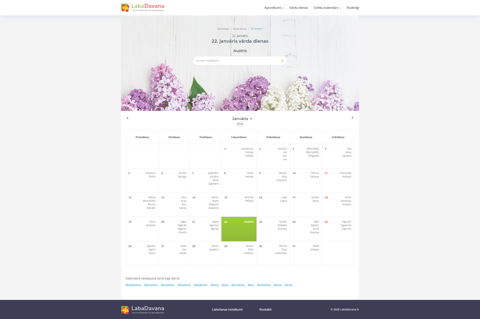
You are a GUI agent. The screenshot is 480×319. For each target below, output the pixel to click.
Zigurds (346, 228)
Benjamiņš (184, 284)
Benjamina (151, 284)
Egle (316, 221)
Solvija (249, 152)
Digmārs (213, 173)
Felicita (249, 197)
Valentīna (281, 253)
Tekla (316, 246)
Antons (347, 204)
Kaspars (282, 180)
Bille (251, 249)
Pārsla (283, 246)
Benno (215, 284)
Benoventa (238, 284)
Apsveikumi (273, 8)
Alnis (152, 221)
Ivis (285, 155)
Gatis (250, 173)
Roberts (214, 204)
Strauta (282, 228)
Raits (215, 201)
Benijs (288, 284)
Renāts (151, 208)
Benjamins (167, 284)
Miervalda (313, 148)
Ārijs (184, 201)
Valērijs (249, 253)
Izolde (183, 253)
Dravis (315, 197)
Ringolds (313, 155)
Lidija (283, 201)
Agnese (214, 225)
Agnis (152, 249)
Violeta (315, 249)
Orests (182, 232)
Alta (284, 176)
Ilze (184, 249)
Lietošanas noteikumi (227, 309)
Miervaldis (312, 152)
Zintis (152, 176)
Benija (278, 284)
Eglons (315, 225)
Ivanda (249, 176)
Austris (240, 50)
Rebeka (282, 225)
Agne (215, 221)
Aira (184, 197)
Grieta (283, 221)
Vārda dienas (299, 8)
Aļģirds (182, 225)
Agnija (215, 228)
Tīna (284, 249)
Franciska (345, 173)
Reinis (152, 204)
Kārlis (215, 246)
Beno (225, 284)
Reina (152, 197)
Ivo (285, 159)
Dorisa (315, 173)
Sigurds (346, 221)
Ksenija (314, 232)
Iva (285, 152)
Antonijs (346, 201)
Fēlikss (249, 201)
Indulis (282, 148)
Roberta (214, 208)
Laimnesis (247, 148)
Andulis (151, 225)
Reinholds (149, 201)
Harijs (183, 208)
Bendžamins (133, 284)
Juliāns (214, 176)
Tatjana (314, 176)
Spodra (346, 155)
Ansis (152, 253)
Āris (184, 204)
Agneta (151, 246)
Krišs (316, 228)
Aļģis (184, 221)
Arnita (183, 173)
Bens (251, 284)
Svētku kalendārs (326, 8)
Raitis (215, 197)
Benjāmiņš (200, 284)
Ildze (184, 246)
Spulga (182, 176)
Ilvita (348, 152)
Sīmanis (151, 173)
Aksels (283, 173)
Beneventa (264, 284)
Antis (348, 197)
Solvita (249, 155)
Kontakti (266, 309)
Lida (284, 197)
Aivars (250, 246)
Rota (216, 180)
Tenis (316, 201)
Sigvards (346, 225)
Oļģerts (182, 228)
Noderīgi (353, 8)
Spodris (214, 249)
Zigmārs (213, 183)
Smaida (346, 176)
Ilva (349, 148)
